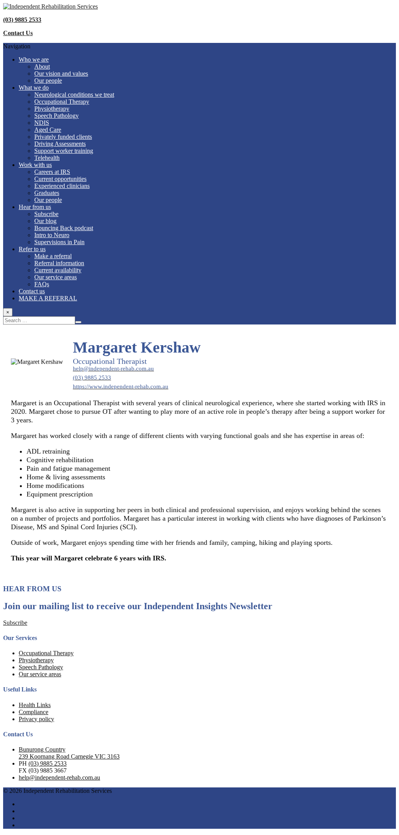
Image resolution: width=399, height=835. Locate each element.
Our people (48, 80)
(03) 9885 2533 (22, 19)
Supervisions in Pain (59, 242)
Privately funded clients (63, 136)
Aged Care (47, 129)
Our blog (45, 221)
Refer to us (32, 249)
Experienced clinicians (62, 186)
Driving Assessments (60, 143)
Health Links (35, 705)
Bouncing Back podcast (63, 228)
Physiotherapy (51, 108)
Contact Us (18, 33)
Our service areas (55, 277)
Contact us (32, 291)
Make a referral (53, 256)
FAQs (41, 284)
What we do (34, 87)
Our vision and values (61, 73)
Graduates (46, 193)
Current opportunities (60, 179)
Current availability (57, 270)
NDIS (41, 122)
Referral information (59, 263)
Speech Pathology (56, 115)
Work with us (35, 164)
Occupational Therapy (61, 101)
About (42, 66)
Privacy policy (36, 719)
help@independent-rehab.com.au (59, 777)
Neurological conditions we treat (74, 94)
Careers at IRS (52, 171)
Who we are (34, 59)
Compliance (33, 712)
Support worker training (63, 150)
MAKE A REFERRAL (48, 298)
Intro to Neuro (51, 235)
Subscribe (46, 214)
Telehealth (47, 157)
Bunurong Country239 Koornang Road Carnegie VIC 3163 (69, 753)
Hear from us (35, 207)
